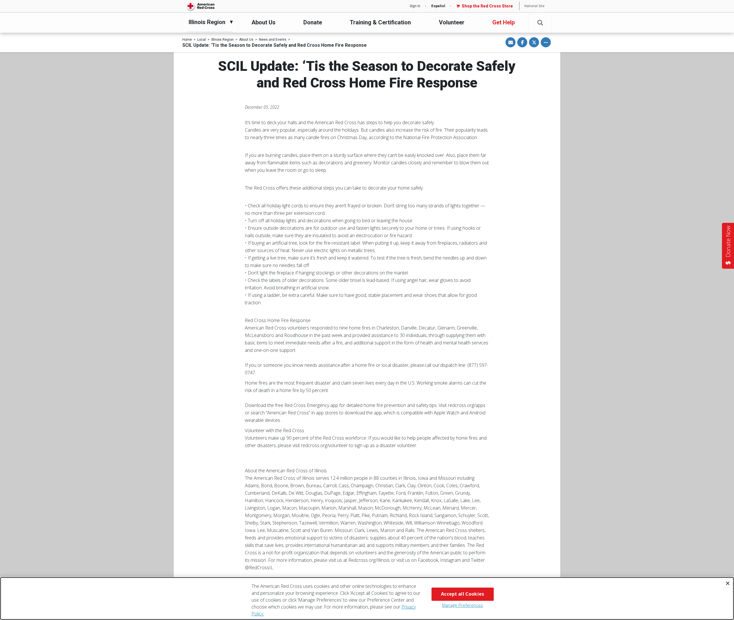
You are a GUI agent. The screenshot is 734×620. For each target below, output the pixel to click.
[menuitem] (208, 22)
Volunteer (451, 22)
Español (438, 6)
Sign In (415, 6)
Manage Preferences (462, 605)
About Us (263, 22)
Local (201, 40)
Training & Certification (380, 22)
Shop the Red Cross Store (487, 6)
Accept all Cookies (462, 594)
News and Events (272, 40)
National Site (534, 6)
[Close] (727, 583)
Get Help (503, 22)
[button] (540, 23)
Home (187, 40)
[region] (367, 598)
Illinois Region (222, 40)
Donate (312, 22)
